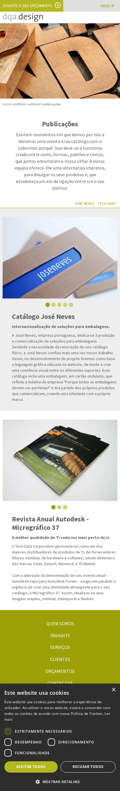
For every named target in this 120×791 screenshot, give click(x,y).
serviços (60, 647)
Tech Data (106, 203)
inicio (7, 104)
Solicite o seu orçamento (27, 5)
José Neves (84, 203)
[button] (60, 781)
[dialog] (60, 737)
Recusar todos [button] (88, 766)
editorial (34, 104)
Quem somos (60, 623)
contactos (60, 683)
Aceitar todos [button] (31, 766)
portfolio (19, 104)
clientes (60, 659)
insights (60, 635)
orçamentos (60, 671)
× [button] (113, 690)
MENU (107, 5)
